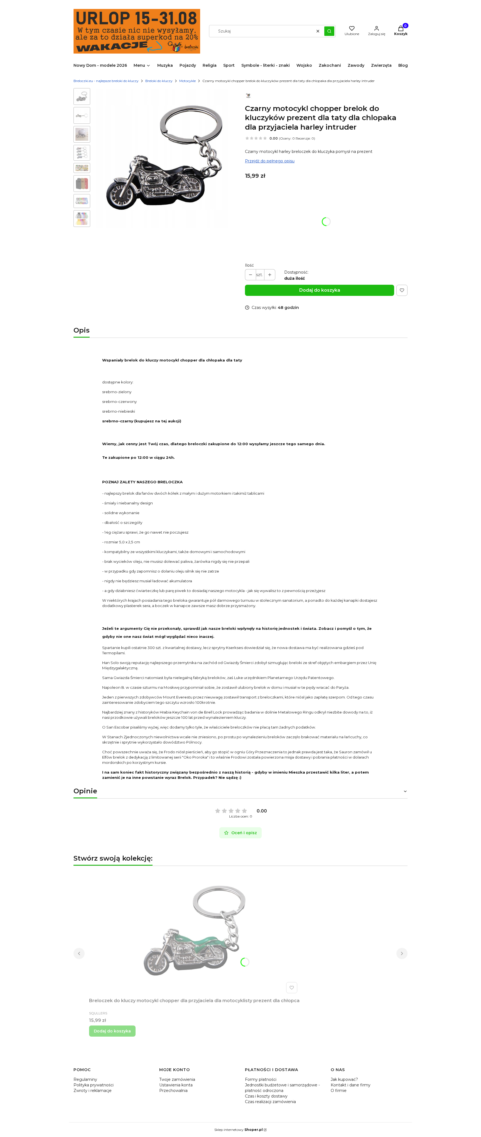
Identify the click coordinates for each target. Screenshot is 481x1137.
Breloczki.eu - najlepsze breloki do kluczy (106, 81)
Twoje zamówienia (177, 1079)
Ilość (249, 265)
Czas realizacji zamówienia (270, 1101)
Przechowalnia (173, 1090)
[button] (329, 31)
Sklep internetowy (238, 1130)
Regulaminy (85, 1079)
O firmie (339, 1090)
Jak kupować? (344, 1079)
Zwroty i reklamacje (92, 1090)
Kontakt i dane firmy (350, 1085)
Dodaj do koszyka (319, 290)
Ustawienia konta (176, 1085)
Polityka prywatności (93, 1085)
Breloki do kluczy (159, 81)
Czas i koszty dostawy (266, 1096)
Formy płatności (260, 1079)
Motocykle (187, 81)
